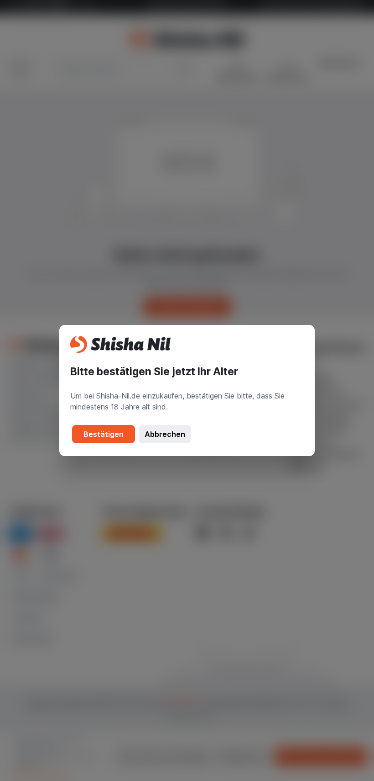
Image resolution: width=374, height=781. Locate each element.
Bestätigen (103, 434)
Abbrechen (165, 434)
